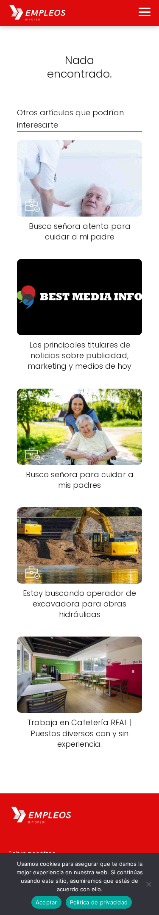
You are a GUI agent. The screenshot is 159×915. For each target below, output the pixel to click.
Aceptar (46, 902)
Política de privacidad (99, 902)
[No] (148, 884)
